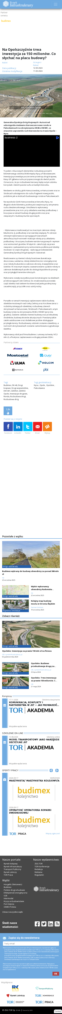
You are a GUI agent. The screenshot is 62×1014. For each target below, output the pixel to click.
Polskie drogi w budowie (14, 890)
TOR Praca (8, 875)
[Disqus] (32, 497)
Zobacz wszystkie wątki (12, 912)
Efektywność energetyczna (15, 892)
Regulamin (39, 875)
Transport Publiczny (12, 869)
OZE (5, 895)
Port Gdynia (9, 904)
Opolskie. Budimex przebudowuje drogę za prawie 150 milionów (42, 666)
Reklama (38, 872)
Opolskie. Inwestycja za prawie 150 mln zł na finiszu (27, 651)
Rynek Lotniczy (10, 872)
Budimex (7, 887)
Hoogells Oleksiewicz (13, 884)
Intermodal (8, 898)
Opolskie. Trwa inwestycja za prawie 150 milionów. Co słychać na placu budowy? (44, 680)
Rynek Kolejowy (11, 863)
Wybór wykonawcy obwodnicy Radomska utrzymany (41, 589)
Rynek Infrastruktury (13, 866)
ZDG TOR (39, 863)
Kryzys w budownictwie (14, 901)
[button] (3, 95)
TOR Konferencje (42, 866)
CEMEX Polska (10, 907)
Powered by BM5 (27, 1010)
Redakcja (39, 869)
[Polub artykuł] (8, 428)
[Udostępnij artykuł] (18, 428)
